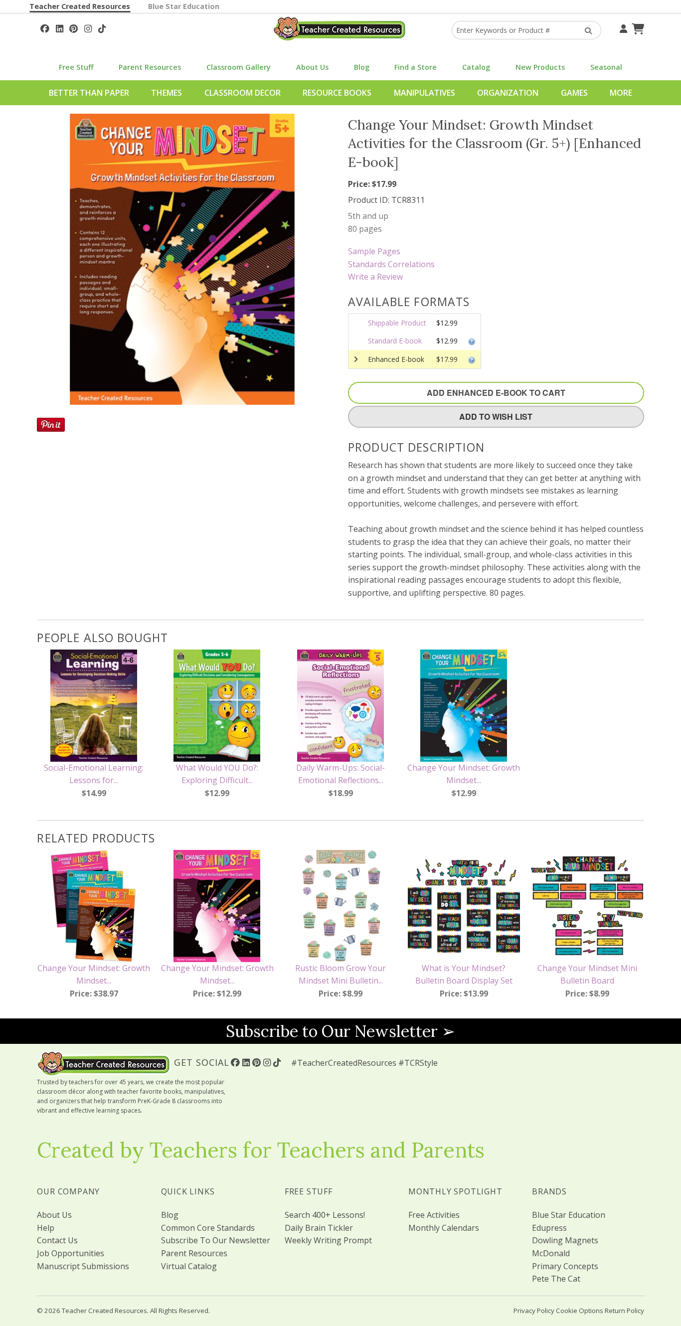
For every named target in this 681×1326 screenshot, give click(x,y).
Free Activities (434, 1214)
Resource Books (337, 92)
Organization (507, 92)
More (621, 92)
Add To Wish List (495, 416)
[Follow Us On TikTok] (102, 27)
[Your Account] (622, 27)
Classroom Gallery (238, 67)
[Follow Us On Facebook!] (44, 27)
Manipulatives (424, 92)
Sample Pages (374, 251)
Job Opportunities (70, 1253)
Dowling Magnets (565, 1240)
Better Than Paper (89, 92)
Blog (361, 67)
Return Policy (624, 1310)
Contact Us (57, 1240)
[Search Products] (585, 30)
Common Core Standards (208, 1227)
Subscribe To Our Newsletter (215, 1240)
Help (45, 1227)
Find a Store (415, 67)
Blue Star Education (183, 6)
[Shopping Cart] (636, 27)
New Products (540, 67)
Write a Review (375, 276)
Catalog (476, 67)
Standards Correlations (391, 264)
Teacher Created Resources (79, 6)
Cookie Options (579, 1310)
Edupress (549, 1227)
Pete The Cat (556, 1278)
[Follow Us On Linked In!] (59, 27)
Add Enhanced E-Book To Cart (496, 392)
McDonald (551, 1253)
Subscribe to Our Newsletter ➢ (340, 1031)
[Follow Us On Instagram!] (88, 27)
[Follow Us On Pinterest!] (73, 27)
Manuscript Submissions (83, 1266)
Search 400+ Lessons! (325, 1214)
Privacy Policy (533, 1310)
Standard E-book (395, 340)
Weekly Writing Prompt (328, 1240)
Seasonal (606, 67)
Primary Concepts (565, 1266)
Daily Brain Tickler (319, 1227)
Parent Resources (150, 67)
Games (574, 92)
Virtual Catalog (189, 1266)
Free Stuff (76, 67)
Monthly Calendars (443, 1227)
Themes (166, 92)
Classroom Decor (242, 92)
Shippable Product (397, 323)
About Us (312, 67)
